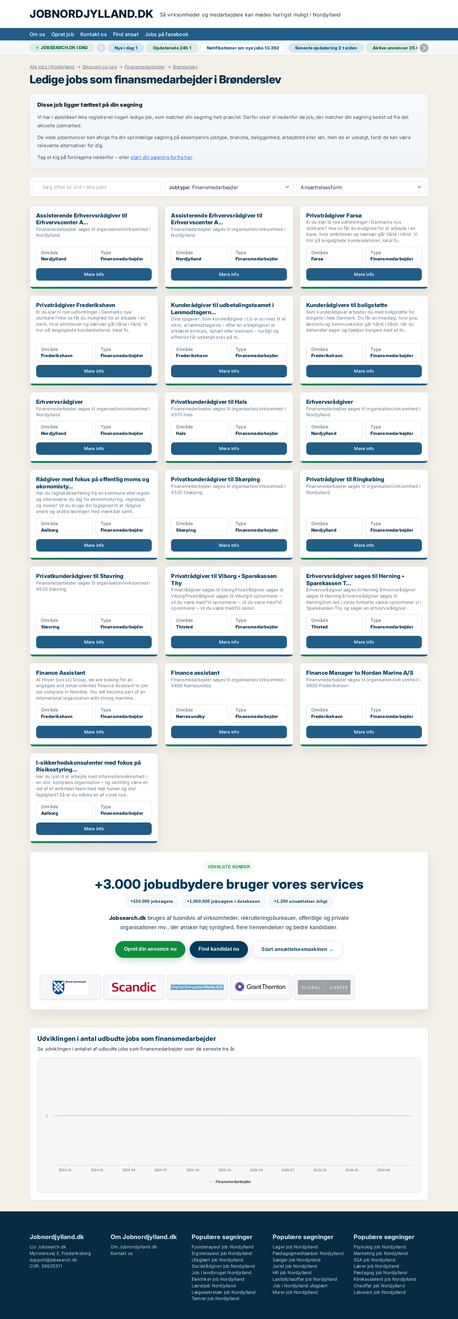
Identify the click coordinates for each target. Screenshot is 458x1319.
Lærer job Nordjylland (376, 1266)
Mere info (94, 274)
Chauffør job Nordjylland (379, 1285)
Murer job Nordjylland (295, 1292)
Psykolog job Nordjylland (380, 1246)
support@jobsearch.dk (53, 1259)
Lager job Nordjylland (295, 1246)
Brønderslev (185, 66)
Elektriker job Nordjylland (218, 1279)
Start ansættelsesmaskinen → (297, 949)
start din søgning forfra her (161, 157)
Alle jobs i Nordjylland (52, 66)
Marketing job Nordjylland (381, 1253)
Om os (37, 34)
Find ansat (126, 34)
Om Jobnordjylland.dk (134, 1246)
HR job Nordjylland (292, 1272)
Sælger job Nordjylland (297, 1259)
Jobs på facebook (166, 34)
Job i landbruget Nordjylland (222, 1272)
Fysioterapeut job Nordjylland (223, 1246)
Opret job (62, 34)
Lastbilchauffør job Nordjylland (305, 1279)
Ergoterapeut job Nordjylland (222, 1253)
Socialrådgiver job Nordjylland (223, 1266)
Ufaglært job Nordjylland (217, 1259)
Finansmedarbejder (145, 66)
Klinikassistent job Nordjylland (385, 1279)
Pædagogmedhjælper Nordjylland (308, 1253)
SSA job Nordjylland (374, 1259)
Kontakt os (93, 34)
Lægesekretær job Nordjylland (224, 1292)
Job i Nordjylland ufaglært (300, 1285)
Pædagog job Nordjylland (381, 1272)
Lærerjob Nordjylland (214, 1285)
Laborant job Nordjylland (380, 1292)
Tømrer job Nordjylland (215, 1298)
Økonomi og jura (100, 66)
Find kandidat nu (218, 949)
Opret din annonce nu (150, 949)
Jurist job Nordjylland (295, 1266)
